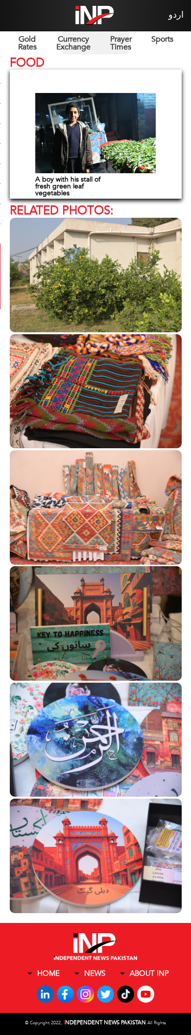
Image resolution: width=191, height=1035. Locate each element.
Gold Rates (27, 43)
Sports (162, 39)
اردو (176, 15)
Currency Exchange (73, 43)
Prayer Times (121, 43)
